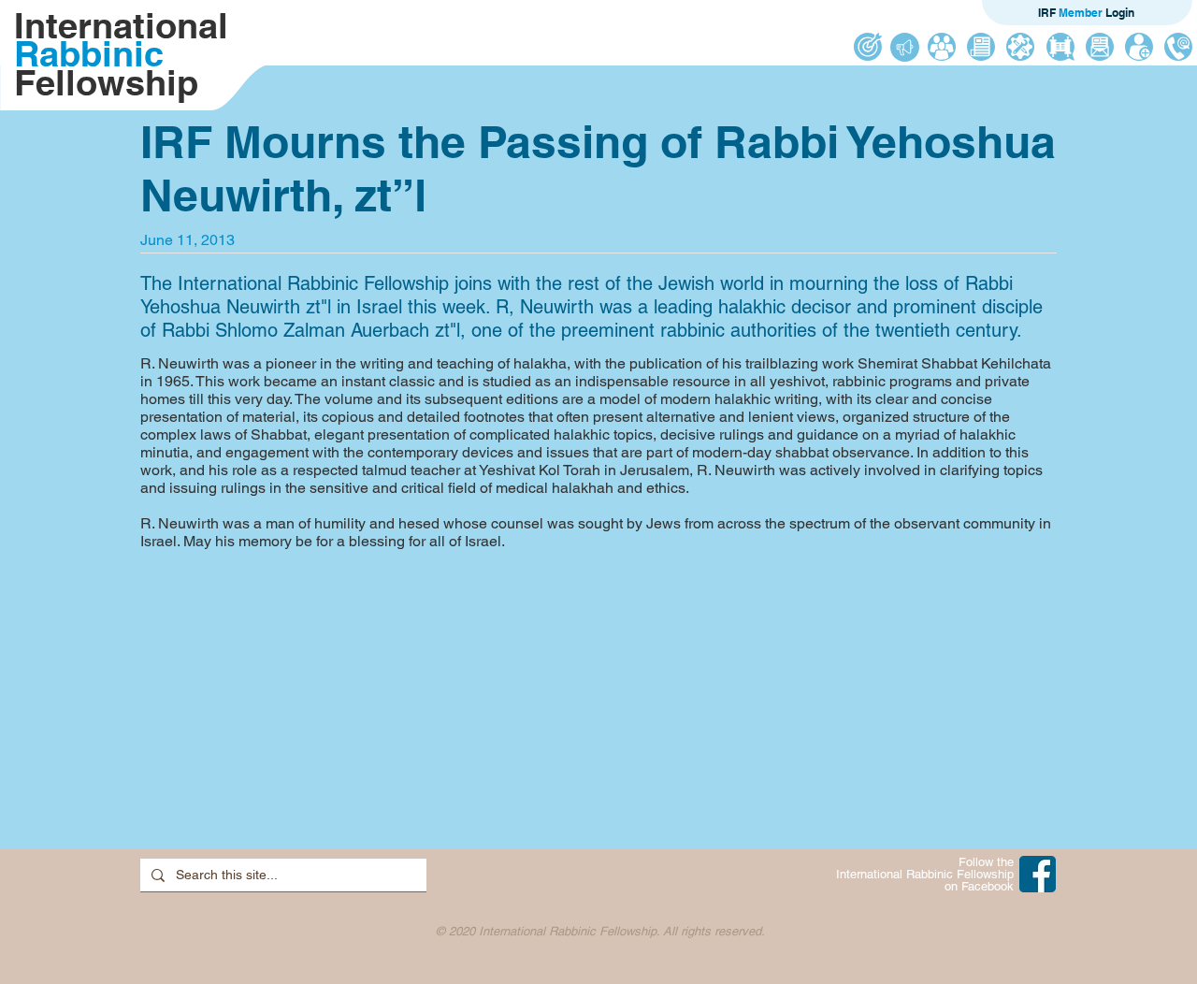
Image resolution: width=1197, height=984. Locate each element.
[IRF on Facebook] (1037, 874)
